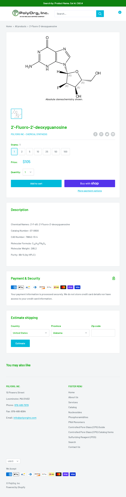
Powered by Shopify (15, 487)
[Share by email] (113, 134)
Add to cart (36, 183)
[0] (117, 14)
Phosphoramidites (78, 417)
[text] (63, 239)
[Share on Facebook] (95, 134)
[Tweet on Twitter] (107, 134)
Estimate (20, 343)
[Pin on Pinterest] (101, 134)
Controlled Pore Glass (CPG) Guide (86, 427)
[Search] (100, 13)
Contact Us (74, 446)
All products (20, 26)
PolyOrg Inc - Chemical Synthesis (29, 134)
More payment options (90, 190)
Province (56, 325)
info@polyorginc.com (25, 417)
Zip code (96, 325)
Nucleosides (75, 412)
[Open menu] (7, 14)
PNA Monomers (76, 422)
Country (15, 325)
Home (9, 26)
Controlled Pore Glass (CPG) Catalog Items (91, 432)
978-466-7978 (21, 404)
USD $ (10, 461)
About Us (73, 397)
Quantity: (16, 172)
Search (72, 441)
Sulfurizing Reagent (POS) (82, 437)
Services (73, 402)
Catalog (72, 407)
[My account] (111, 13)
